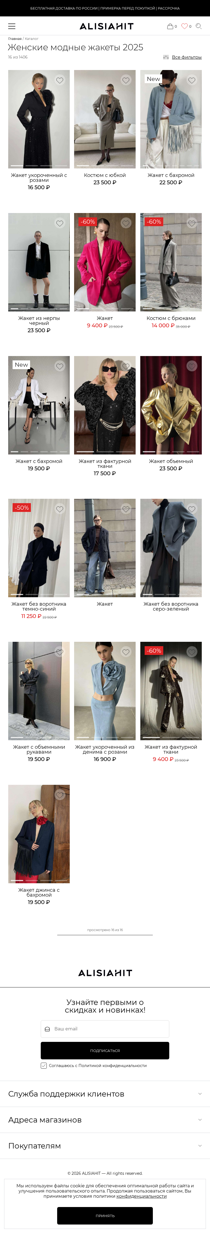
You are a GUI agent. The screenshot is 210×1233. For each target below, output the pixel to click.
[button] (17, 165)
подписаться (105, 1050)
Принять (105, 1216)
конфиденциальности (141, 1196)
